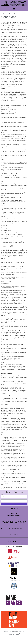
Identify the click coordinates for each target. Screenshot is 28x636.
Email (2, 498)
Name (2, 494)
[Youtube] (15, 541)
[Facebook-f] (10, 541)
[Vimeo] (8, 541)
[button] (14, 9)
